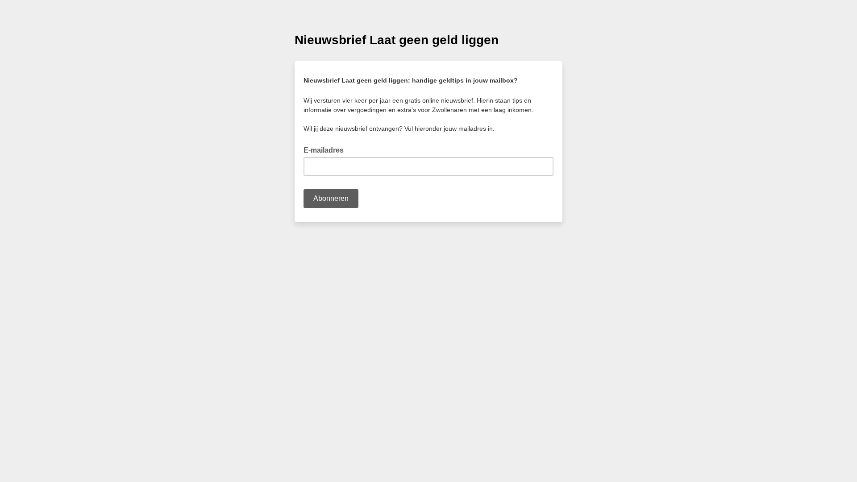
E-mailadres (326, 149)
